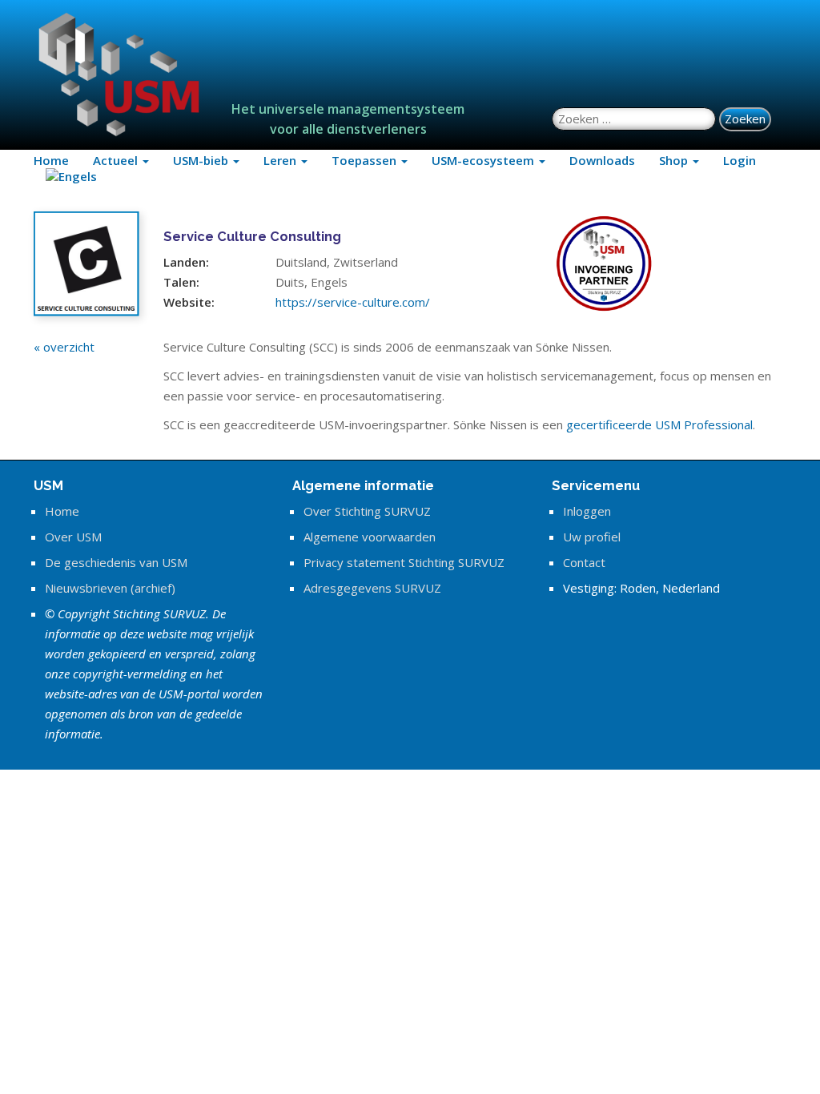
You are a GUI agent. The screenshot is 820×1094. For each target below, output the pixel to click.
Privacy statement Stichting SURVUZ (403, 562)
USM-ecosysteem (484, 160)
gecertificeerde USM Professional (659, 424)
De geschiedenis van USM (116, 562)
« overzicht (64, 347)
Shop (675, 160)
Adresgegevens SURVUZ (372, 588)
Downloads (602, 160)
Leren (281, 160)
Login (739, 160)
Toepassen (366, 160)
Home (51, 160)
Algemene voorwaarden (369, 537)
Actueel (117, 160)
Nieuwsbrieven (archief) (110, 588)
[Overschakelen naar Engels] (71, 176)
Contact (584, 562)
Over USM (73, 537)
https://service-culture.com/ (352, 302)
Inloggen (587, 511)
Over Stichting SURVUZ (367, 511)
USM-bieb (202, 160)
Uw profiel (592, 537)
